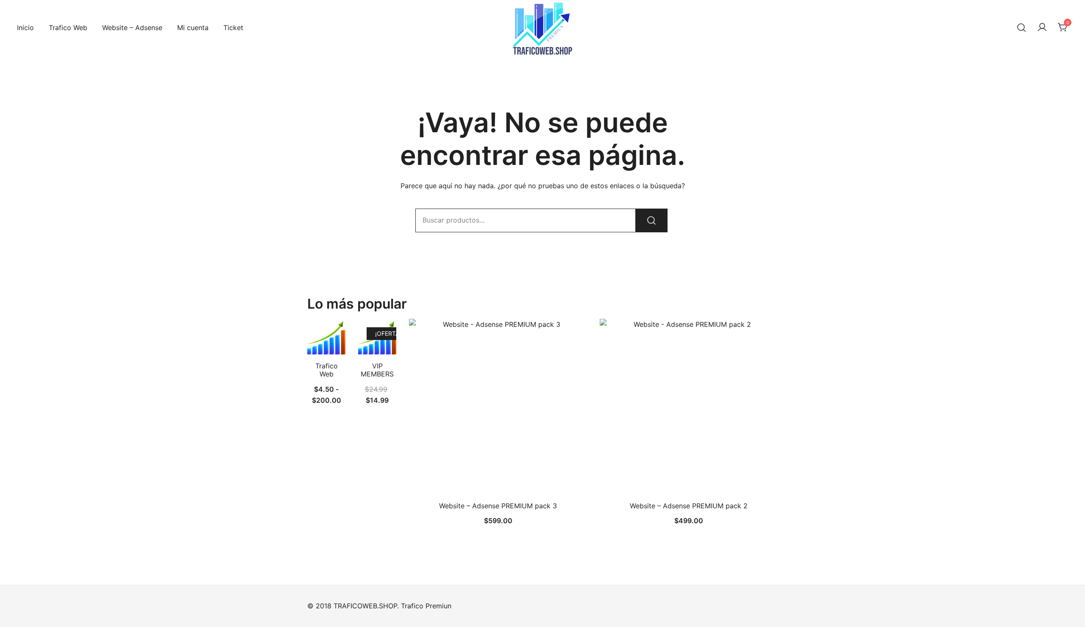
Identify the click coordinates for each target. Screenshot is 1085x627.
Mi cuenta (193, 27)
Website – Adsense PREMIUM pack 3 (498, 506)
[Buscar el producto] (651, 220)
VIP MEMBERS (377, 370)
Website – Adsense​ (132, 27)
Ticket (233, 27)
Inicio (25, 27)
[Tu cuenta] (1042, 27)
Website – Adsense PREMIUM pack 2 (689, 506)
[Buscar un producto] (1021, 27)
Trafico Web (68, 27)
